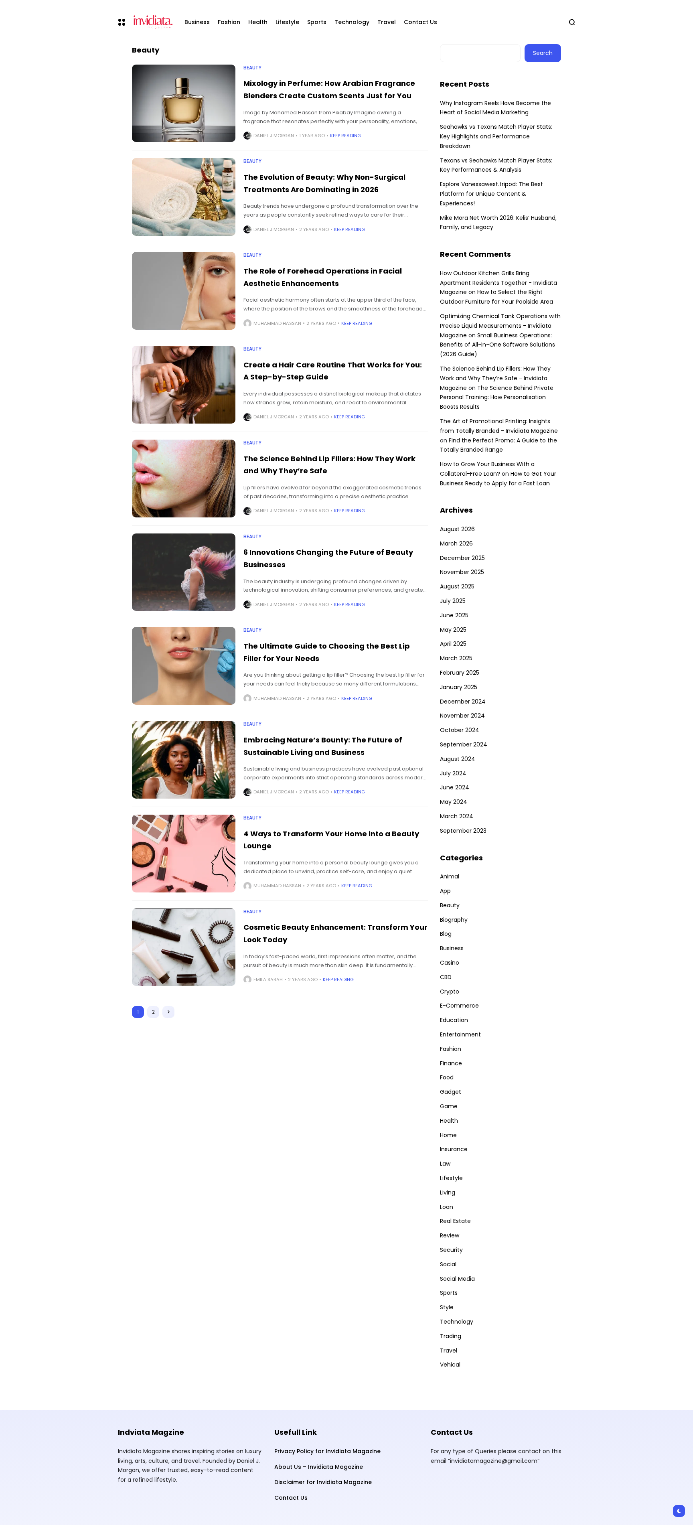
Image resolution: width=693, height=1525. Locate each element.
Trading (450, 1336)
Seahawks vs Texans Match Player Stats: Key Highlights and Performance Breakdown (496, 136)
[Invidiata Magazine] (151, 22)
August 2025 (457, 586)
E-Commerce (459, 1006)
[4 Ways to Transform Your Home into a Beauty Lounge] (183, 853)
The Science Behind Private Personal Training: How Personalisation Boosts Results (496, 397)
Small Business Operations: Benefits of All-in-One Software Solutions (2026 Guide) (497, 345)
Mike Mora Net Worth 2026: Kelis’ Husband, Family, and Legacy (498, 222)
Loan (446, 1207)
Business (452, 948)
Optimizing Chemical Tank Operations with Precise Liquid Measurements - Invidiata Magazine (500, 325)
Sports (449, 1293)
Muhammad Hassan (277, 323)
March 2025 (456, 658)
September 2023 (463, 831)
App (445, 891)
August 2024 (457, 759)
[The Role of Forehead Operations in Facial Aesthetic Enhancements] (183, 291)
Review (449, 1235)
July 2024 (453, 773)
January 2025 (458, 687)
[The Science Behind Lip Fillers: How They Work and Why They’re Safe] (183, 478)
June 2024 (454, 787)
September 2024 (463, 744)
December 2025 (462, 558)
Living (447, 1192)
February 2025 (459, 673)
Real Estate (455, 1221)
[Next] (168, 1012)
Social (448, 1264)
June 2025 (454, 615)
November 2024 (462, 716)
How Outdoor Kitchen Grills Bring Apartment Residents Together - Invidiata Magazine (498, 282)
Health (449, 1121)
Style (447, 1307)
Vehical (450, 1365)
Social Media (457, 1279)
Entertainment (460, 1034)
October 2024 (459, 730)
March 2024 (456, 816)
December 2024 (463, 702)
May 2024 (453, 802)
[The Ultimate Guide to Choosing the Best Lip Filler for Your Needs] (183, 666)
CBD (446, 977)
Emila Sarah (268, 979)
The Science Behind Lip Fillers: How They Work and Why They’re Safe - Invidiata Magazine (495, 378)
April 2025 (453, 644)
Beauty (252, 68)
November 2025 (462, 572)
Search (543, 53)
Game (449, 1106)
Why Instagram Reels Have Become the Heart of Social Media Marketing (495, 108)
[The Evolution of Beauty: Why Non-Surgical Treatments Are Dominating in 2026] (183, 197)
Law (445, 1164)
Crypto (449, 992)
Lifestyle (451, 1178)
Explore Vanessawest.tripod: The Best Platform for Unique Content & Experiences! (491, 193)
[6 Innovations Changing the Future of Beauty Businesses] (183, 572)
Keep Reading (345, 135)
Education (454, 1020)
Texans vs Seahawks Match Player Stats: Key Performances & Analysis (496, 165)
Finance (451, 1063)
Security (451, 1250)
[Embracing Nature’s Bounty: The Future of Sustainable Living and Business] (183, 760)
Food (447, 1077)
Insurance (454, 1149)
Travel (448, 1351)
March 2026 (456, 543)
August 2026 (457, 529)
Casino (449, 963)
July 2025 (453, 601)
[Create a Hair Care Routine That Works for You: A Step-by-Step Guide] (183, 385)
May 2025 (453, 630)
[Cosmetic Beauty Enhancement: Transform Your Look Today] (183, 947)
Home (448, 1135)
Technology (456, 1322)
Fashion (450, 1049)
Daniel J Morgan (273, 135)
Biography (454, 920)
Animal (449, 876)
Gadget (450, 1092)
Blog (446, 934)
